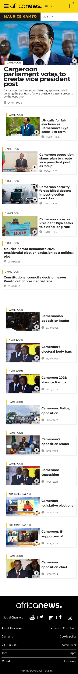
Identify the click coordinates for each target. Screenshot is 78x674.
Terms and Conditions (62, 628)
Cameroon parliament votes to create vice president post (37, 76)
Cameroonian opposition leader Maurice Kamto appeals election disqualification (55, 319)
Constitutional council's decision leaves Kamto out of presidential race (35, 279)
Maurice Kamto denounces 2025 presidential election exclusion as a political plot (39, 252)
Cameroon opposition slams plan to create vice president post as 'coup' (56, 160)
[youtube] (32, 617)
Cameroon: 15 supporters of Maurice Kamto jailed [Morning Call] (57, 534)
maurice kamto (20, 17)
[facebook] (61, 617)
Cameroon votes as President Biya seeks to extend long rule (56, 223)
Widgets (7, 661)
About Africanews (12, 628)
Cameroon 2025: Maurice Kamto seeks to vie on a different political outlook (55, 380)
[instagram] (70, 617)
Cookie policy (68, 636)
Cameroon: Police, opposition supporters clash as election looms (57, 411)
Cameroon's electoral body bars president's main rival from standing (56, 350)
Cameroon (14, 62)
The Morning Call (21, 494)
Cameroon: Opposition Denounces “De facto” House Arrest (57, 473)
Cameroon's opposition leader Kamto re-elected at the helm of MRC (57, 442)
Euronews (70, 661)
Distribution (9, 645)
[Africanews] (26, 6)
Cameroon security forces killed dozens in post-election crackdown (55, 192)
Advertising (69, 645)
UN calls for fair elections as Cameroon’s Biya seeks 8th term (54, 126)
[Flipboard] (51, 617)
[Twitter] (42, 617)
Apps (73, 653)
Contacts (7, 636)
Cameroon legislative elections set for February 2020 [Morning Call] (57, 504)
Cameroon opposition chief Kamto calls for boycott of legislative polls (54, 565)
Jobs (4, 653)
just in (48, 16)
